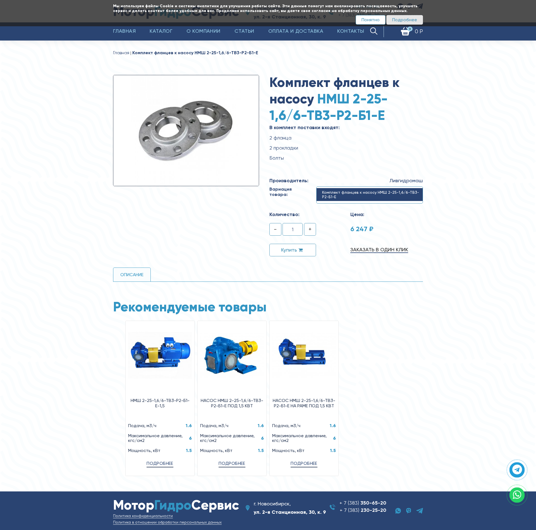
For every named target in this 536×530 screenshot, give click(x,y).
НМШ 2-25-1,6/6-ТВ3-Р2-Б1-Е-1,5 (160, 403)
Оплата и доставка (296, 31)
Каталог (161, 31)
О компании (203, 31)
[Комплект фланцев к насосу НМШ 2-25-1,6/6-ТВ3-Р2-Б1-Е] (186, 130)
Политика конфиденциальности (143, 516)
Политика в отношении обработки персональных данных (167, 522)
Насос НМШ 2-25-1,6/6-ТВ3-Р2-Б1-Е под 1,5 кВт (232, 403)
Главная (124, 31)
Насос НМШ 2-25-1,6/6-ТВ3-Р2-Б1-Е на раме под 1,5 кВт (304, 403)
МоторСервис (176, 505)
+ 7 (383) (362, 503)
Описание (131, 274)
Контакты (350, 31)
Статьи (244, 31)
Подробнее (404, 19)
